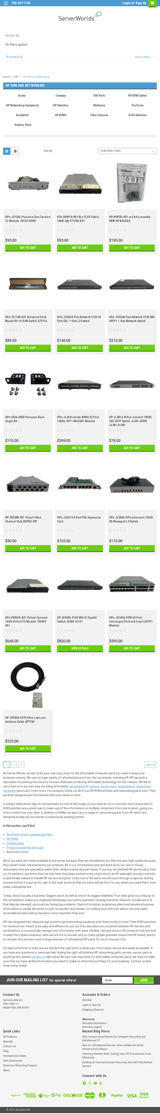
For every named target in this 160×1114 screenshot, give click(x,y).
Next (149, 764)
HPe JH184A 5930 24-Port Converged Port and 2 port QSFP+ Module (131, 621)
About (6, 1070)
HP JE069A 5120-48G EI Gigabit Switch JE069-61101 (77, 619)
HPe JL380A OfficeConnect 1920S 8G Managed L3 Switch (131, 519)
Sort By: (48, 150)
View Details (80, 648)
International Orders (14, 1055)
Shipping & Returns (93, 1009)
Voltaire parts (15, 843)
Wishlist (87, 1000)
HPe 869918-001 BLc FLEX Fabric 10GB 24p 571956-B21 (78, 219)
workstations (126, 786)
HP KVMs (12, 838)
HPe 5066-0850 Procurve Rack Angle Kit (24, 419)
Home (6, 77)
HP (16, 77)
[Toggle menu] (5, 5)
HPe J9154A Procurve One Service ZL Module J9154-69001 (27, 219)
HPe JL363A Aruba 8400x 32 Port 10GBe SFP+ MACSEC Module (78, 419)
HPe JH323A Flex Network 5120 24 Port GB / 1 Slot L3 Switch (79, 319)
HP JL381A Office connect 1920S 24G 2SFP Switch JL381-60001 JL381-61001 (130, 421)
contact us (38, 957)
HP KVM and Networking (35, 77)
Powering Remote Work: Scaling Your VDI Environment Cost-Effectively (116, 1055)
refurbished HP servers (84, 786)
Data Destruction (13, 1060)
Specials (8, 1041)
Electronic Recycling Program (20, 1065)
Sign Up (141, 3)
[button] (80, 57)
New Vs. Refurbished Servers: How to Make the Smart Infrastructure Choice (113, 1047)
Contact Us (9, 1046)
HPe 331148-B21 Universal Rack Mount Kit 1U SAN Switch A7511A (26, 319)
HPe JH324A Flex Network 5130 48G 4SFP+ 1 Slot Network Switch (132, 319)
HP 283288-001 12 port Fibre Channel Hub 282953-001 (23, 519)
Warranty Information (94, 1023)
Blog (5, 1051)
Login (126, 3)
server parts (108, 786)
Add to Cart (28, 247)
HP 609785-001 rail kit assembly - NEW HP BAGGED (130, 219)
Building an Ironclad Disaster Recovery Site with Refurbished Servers (117, 1064)
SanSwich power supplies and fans (29, 834)
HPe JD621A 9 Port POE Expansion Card (79, 519)
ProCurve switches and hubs (25, 847)
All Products (10, 1036)
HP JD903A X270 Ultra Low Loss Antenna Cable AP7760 (25, 719)
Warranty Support (92, 1027)
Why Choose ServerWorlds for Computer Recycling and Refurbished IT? (114, 1038)
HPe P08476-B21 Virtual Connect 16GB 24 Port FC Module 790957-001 (26, 621)
